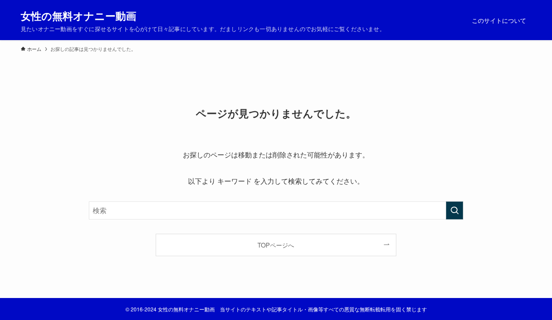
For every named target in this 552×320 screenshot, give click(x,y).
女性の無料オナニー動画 (78, 15)
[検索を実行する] (454, 210)
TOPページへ (275, 244)
